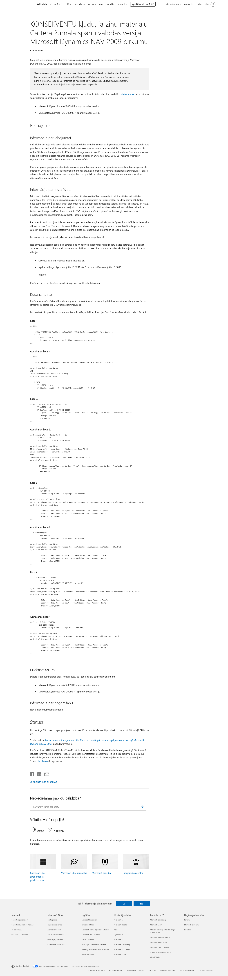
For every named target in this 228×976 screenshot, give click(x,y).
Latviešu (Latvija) (22, 966)
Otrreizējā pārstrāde (55, 940)
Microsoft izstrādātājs (158, 920)
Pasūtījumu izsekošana (56, 935)
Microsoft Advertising (122, 944)
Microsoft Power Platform (159, 947)
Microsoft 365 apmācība (74, 872)
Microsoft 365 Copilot (122, 949)
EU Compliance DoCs (187, 970)
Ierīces (91, 4)
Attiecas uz (37, 50)
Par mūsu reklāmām (167, 970)
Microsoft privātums (191, 925)
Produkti (78, 4)
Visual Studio (155, 957)
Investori (187, 930)
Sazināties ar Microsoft (96, 970)
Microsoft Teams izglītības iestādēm (95, 930)
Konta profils (52, 920)
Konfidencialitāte (115, 970)
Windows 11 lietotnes (19, 935)
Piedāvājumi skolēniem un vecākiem (95, 949)
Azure (116, 930)
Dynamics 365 (119, 935)
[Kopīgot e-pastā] (45, 773)
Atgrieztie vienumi (54, 930)
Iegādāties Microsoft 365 (143, 4)
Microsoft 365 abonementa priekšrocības (37, 876)
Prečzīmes (152, 970)
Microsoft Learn (156, 925)
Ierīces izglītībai (88, 925)
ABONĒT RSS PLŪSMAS (45, 782)
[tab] (38, 830)
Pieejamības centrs (133, 872)
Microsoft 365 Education (91, 935)
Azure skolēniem (88, 954)
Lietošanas (42, 761)
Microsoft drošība (101, 872)
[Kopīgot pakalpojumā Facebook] (32, 773)
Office (68, 4)
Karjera (187, 920)
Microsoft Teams (120, 954)
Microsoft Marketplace (158, 942)
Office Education (88, 940)
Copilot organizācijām (19, 920)
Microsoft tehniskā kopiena (160, 937)
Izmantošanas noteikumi (135, 970)
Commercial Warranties (56, 944)
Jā (124, 903)
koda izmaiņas (126, 94)
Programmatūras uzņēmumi (160, 952)
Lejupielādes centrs (54, 925)
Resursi (121, 4)
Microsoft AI (118, 920)
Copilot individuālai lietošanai (22, 925)
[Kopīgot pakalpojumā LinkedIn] (37, 773)
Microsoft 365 (56, 4)
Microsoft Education (89, 920)
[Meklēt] (142, 807)
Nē (141, 903)
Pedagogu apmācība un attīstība (94, 944)
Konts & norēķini (106, 4)
